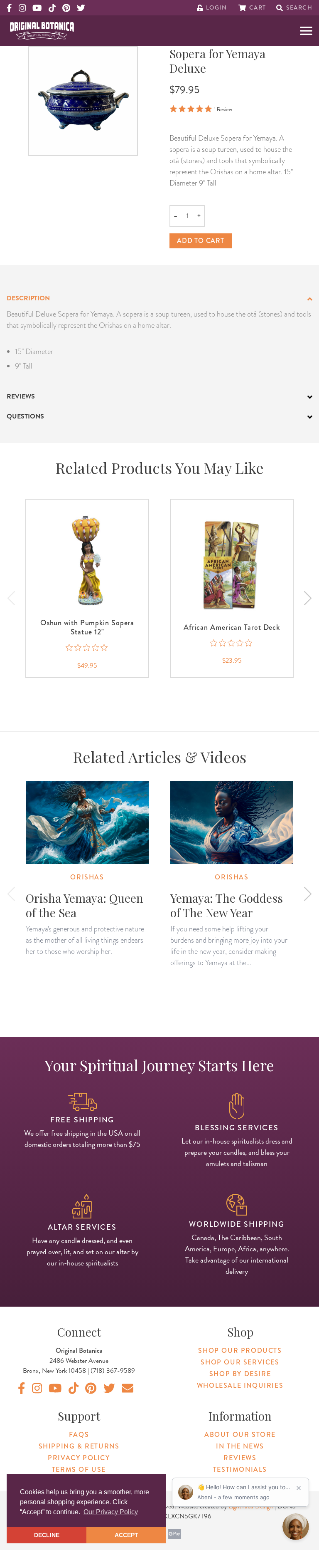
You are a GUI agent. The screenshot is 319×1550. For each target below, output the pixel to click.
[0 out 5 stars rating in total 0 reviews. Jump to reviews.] (87, 648)
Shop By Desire (240, 1374)
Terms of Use (79, 1469)
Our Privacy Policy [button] (110, 1511)
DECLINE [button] (46, 1535)
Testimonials (240, 1469)
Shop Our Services (240, 1362)
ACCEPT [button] (126, 1535)
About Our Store (240, 1434)
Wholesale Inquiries (240, 1385)
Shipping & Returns (79, 1446)
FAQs (79, 1434)
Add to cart (200, 240)
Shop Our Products (240, 1350)
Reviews (239, 1458)
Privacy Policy (79, 1458)
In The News (240, 1446)
